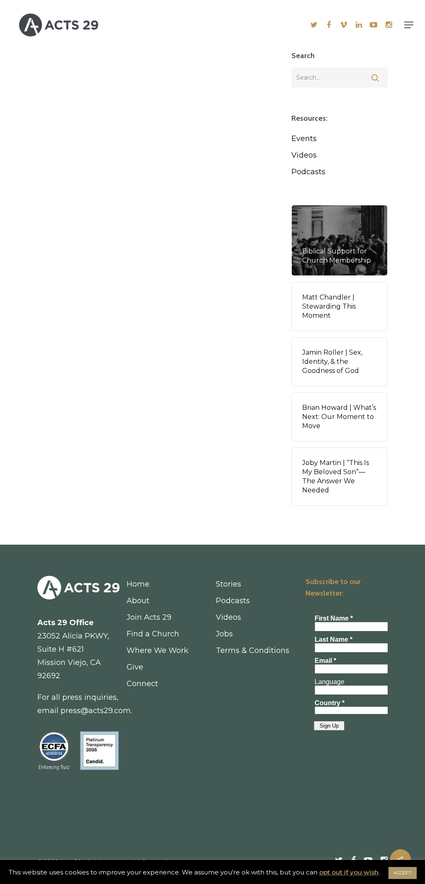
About (138, 600)
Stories (228, 584)
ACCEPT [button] (402, 873)
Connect (142, 683)
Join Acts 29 (149, 617)
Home (138, 584)
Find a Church (153, 633)
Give (135, 667)
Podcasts (308, 171)
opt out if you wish (349, 872)
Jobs (224, 633)
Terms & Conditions (252, 650)
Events (304, 138)
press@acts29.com (96, 710)
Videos (304, 155)
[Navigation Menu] (408, 25)
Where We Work (157, 650)
